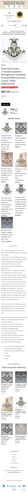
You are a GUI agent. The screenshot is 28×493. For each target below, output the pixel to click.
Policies (14, 461)
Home (5, 31)
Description (13, 246)
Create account (25, 25)
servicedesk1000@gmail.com (14, 472)
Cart (12, 25)
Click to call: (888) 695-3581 (14, 21)
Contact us (14, 458)
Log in (23, 25)
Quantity (3, 96)
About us (14, 456)
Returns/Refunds (14, 463)
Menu (2, 25)
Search (14, 454)
